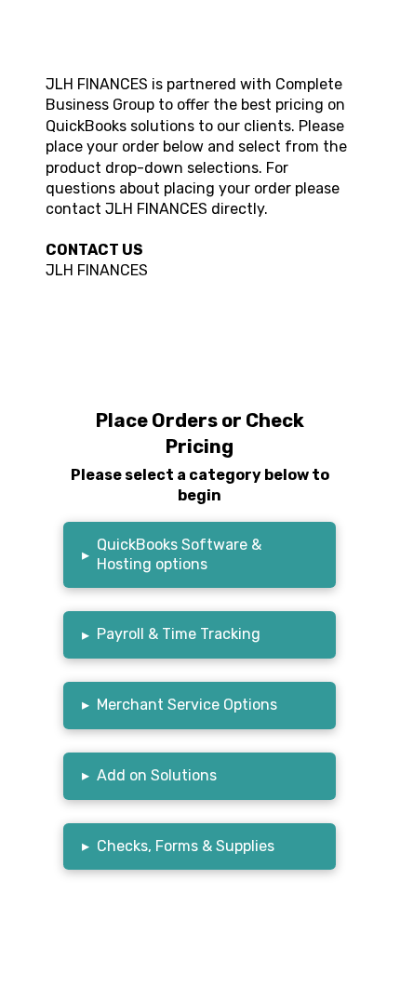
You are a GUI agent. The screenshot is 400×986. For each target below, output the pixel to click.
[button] (199, 555)
